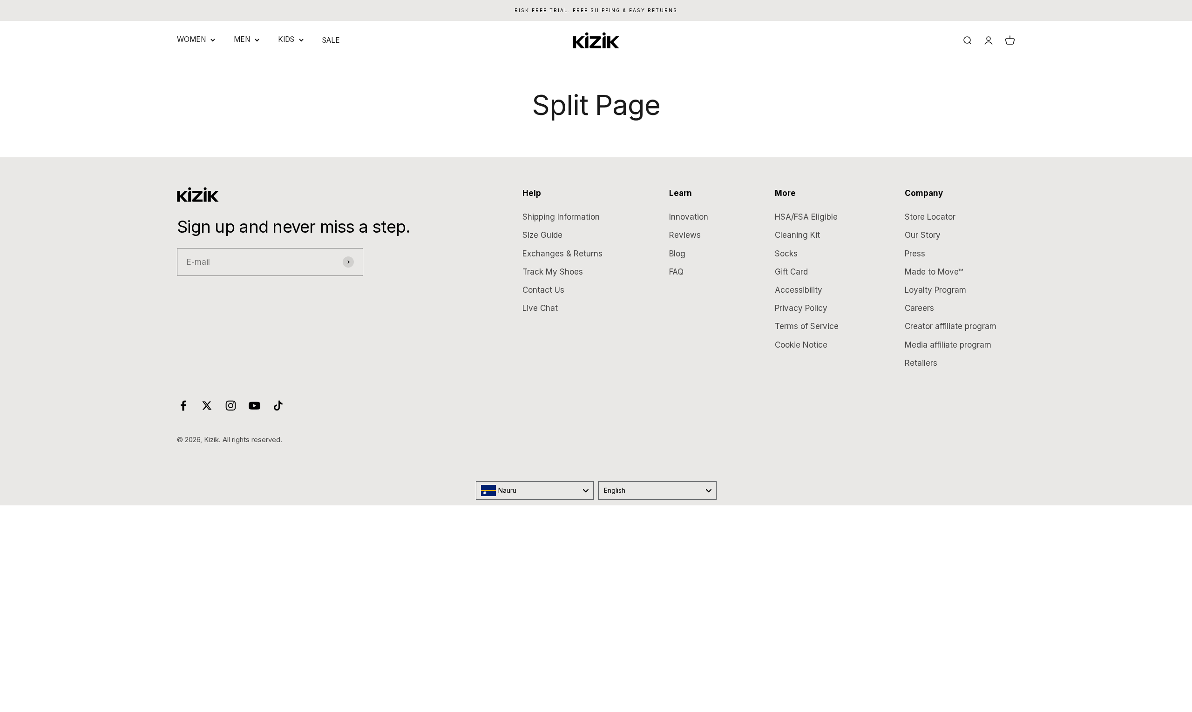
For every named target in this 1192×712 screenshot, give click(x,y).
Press (915, 253)
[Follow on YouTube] (254, 405)
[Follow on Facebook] (183, 405)
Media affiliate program (948, 344)
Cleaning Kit (797, 235)
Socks (786, 253)
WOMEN (191, 39)
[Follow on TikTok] (278, 405)
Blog (677, 253)
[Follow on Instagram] (230, 405)
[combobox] (535, 490)
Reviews (685, 235)
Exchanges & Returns (562, 253)
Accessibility (798, 290)
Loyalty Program (935, 290)
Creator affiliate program (950, 326)
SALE (331, 40)
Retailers (921, 363)
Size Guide (542, 235)
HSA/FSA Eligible (806, 217)
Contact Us (543, 290)
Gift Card (791, 271)
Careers (919, 308)
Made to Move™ (934, 271)
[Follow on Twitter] (207, 405)
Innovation (688, 217)
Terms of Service (807, 326)
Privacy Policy (801, 308)
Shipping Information (561, 217)
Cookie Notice (801, 344)
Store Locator (930, 217)
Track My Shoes (552, 271)
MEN (242, 39)
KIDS (286, 39)
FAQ (676, 271)
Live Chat (540, 308)
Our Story (923, 235)
